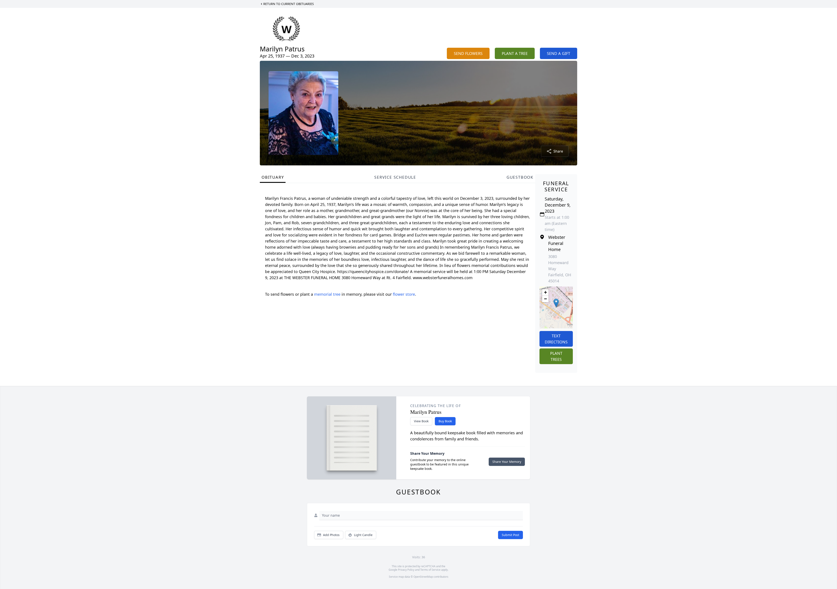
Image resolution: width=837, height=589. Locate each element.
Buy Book (445, 421)
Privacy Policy (406, 570)
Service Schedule (395, 177)
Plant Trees (556, 356)
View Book (421, 421)
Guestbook (520, 177)
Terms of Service (430, 570)
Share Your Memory (506, 462)
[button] (556, 303)
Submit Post (510, 535)
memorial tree (327, 294)
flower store (404, 294)
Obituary (273, 177)
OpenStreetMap (423, 577)
